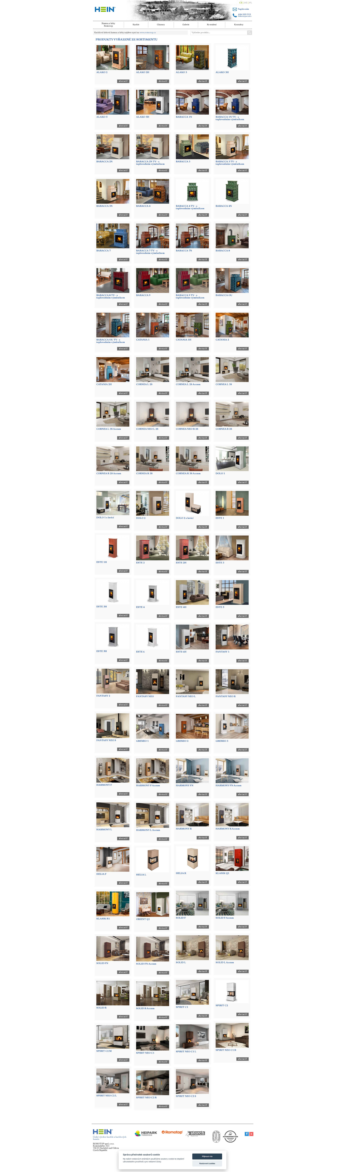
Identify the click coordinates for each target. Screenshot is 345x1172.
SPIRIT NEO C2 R (146, 1098)
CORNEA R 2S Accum (108, 473)
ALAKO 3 (181, 72)
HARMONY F (104, 785)
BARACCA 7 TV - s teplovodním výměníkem (150, 252)
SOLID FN (102, 963)
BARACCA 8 (223, 251)
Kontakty (238, 25)
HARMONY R (184, 829)
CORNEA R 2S (224, 429)
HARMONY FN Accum (228, 785)
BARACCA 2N (104, 162)
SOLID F (181, 918)
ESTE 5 (220, 607)
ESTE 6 (140, 652)
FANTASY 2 (103, 696)
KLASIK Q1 (222, 873)
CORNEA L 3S (224, 384)
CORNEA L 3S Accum (108, 429)
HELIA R (181, 873)
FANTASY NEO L (186, 696)
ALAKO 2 (101, 72)
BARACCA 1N (184, 117)
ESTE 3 (220, 563)
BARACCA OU (224, 295)
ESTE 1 (220, 518)
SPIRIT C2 (222, 1005)
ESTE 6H (181, 652)
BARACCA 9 (143, 295)
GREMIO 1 (142, 741)
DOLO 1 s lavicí (105, 518)
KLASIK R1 (103, 919)
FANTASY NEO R (226, 696)
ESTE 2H (181, 563)
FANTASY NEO (145, 696)
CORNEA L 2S (144, 384)
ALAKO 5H (142, 117)
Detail (123, 81)
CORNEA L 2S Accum (188, 384)
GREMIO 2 (182, 741)
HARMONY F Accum (148, 785)
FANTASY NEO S (106, 740)
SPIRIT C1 (182, 1007)
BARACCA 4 (143, 206)
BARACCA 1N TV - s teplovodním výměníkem (230, 118)
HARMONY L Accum (148, 830)
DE (245, 3)
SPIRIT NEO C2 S (186, 1096)
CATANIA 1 (142, 340)
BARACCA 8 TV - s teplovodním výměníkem (110, 296)
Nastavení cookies (207, 1163)
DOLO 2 (140, 518)
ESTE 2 (140, 563)
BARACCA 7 (103, 251)
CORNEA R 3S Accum (188, 473)
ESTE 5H (101, 651)
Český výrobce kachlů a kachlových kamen (109, 1138)
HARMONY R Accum (228, 829)
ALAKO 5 (101, 117)
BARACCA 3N (104, 206)
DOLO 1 (220, 473)
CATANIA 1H (183, 340)
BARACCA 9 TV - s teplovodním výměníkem (190, 296)
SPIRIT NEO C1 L (186, 1052)
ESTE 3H (101, 607)
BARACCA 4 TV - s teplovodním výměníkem (190, 207)
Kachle (136, 25)
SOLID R (101, 1008)
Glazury (161, 25)
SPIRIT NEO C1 (145, 1053)
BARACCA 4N (224, 206)
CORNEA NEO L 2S (147, 429)
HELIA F (101, 874)
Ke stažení (211, 25)
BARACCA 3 (183, 162)
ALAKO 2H (142, 72)
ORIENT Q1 (143, 919)
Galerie (185, 25)
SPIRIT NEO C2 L (106, 1096)
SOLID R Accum (145, 1008)
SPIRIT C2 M (104, 1051)
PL (250, 3)
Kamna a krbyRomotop (108, 24)
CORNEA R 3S (144, 473)
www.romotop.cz (148, 33)
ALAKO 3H (222, 72)
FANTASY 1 (222, 652)
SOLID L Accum (225, 962)
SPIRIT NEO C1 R (226, 1050)
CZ (240, 3)
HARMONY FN (184, 785)
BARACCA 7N (184, 251)
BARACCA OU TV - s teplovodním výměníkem (110, 341)
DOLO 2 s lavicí (184, 518)
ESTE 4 (140, 607)
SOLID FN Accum (146, 964)
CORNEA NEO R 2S (187, 429)
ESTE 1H (101, 562)
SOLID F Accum (225, 918)
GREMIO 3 (222, 741)
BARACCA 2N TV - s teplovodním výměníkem (150, 163)
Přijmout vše (207, 1156)
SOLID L (181, 962)
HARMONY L (104, 830)
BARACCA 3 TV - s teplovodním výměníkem (230, 163)
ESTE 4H (181, 607)
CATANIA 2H (104, 384)
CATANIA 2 (222, 340)
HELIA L (141, 875)
